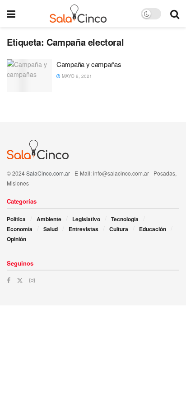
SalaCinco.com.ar (48, 173)
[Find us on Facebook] (8, 280)
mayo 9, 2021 (76, 76)
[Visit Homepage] (78, 14)
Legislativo (86, 219)
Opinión (16, 239)
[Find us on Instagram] (32, 280)
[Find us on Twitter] (20, 280)
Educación (152, 229)
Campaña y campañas (88, 64)
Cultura (118, 229)
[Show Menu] (11, 13)
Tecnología (125, 219)
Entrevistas (83, 229)
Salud (50, 229)
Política (16, 219)
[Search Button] (174, 13)
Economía (20, 229)
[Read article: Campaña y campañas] (29, 75)
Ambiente (49, 219)
